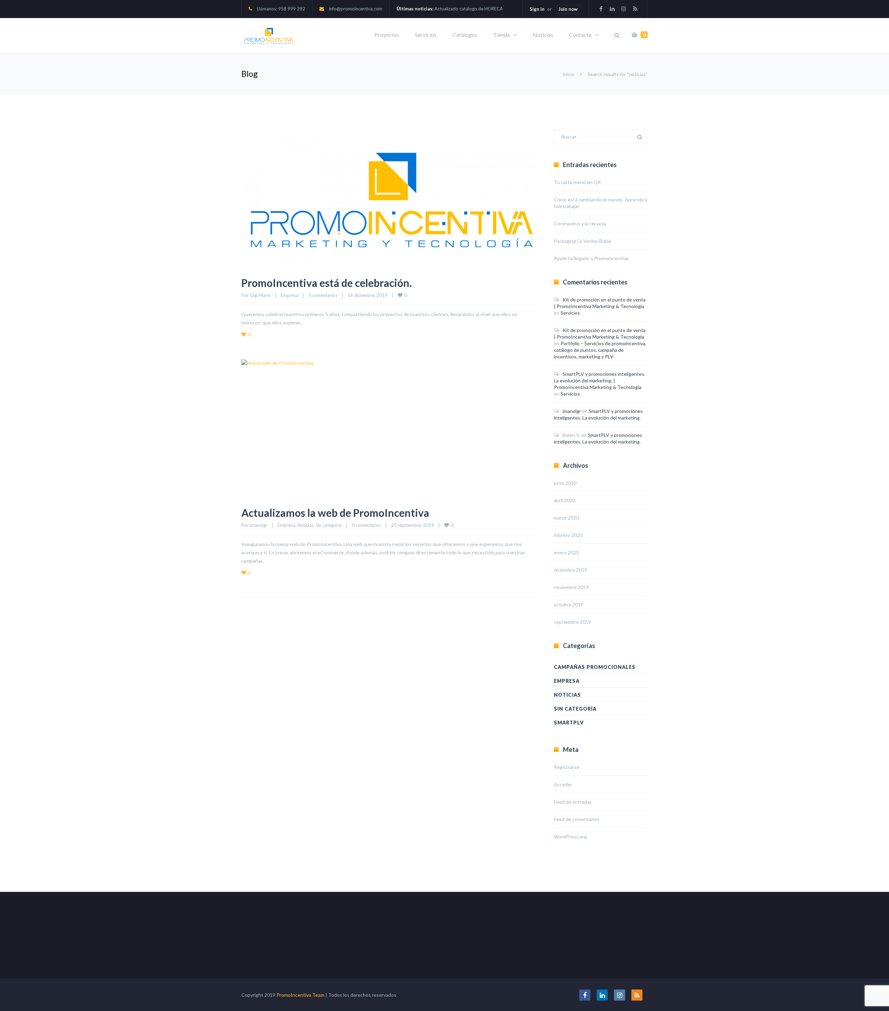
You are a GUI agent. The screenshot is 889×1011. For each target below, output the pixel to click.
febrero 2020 (568, 535)
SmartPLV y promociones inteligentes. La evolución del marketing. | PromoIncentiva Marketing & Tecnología (599, 380)
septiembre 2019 (572, 622)
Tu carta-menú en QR (577, 182)
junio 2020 (565, 483)
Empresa (289, 295)
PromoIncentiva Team (300, 995)
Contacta (580, 34)
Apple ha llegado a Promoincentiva (591, 258)
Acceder (563, 784)
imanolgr (258, 525)
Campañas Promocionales (594, 667)
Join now (568, 9)
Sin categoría (329, 525)
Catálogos (464, 34)
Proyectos (386, 34)
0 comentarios (323, 295)
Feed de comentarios (576, 819)
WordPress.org (570, 836)
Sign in (537, 9)
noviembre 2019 (571, 587)
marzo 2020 (566, 518)
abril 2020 (564, 500)
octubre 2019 (568, 604)
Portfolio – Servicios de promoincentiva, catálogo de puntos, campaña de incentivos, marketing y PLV (600, 349)
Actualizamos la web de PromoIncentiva (335, 512)
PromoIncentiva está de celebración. (326, 282)
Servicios (426, 34)
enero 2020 (566, 552)
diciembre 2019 (570, 570)
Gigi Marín (260, 295)
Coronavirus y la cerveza (580, 223)
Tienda (501, 34)
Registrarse (566, 767)
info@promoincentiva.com (355, 8)
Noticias (543, 34)
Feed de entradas (573, 802)
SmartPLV (569, 723)
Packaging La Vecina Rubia (582, 241)
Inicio (568, 74)
